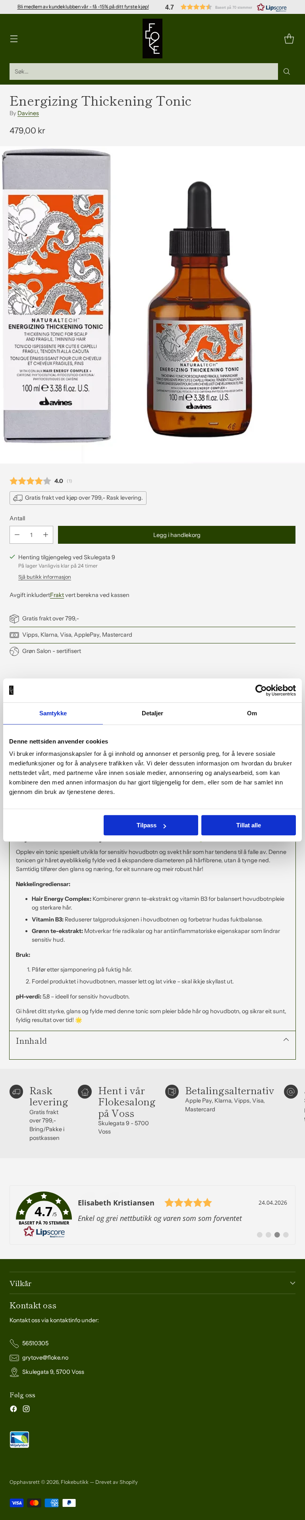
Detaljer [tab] (153, 713)
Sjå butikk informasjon (44, 577)
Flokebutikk (75, 1482)
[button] (225, 7)
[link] (152, 1215)
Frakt (57, 595)
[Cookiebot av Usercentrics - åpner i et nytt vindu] (261, 690)
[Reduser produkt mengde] (17, 534)
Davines (28, 113)
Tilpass (146, 825)
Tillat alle (248, 825)
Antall (17, 518)
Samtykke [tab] (53, 713)
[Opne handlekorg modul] (289, 39)
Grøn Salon (36, 651)
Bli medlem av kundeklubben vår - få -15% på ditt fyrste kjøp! (83, 7)
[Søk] (286, 71)
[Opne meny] (14, 39)
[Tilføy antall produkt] (46, 534)
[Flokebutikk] (152, 38)
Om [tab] (252, 713)
